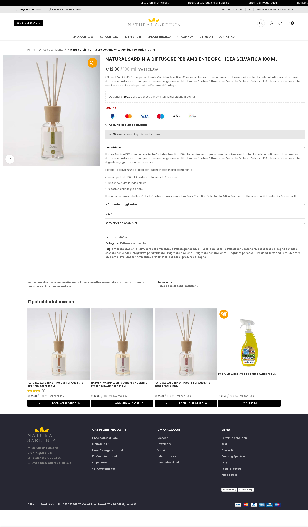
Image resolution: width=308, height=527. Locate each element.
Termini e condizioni (234, 438)
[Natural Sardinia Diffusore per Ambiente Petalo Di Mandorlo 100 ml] (122, 344)
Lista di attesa (166, 456)
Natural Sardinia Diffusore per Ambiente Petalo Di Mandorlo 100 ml (119, 384)
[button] (58, 403)
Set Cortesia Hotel (104, 469)
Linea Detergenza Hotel (107, 450)
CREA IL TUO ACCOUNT (232, 9)
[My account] (271, 23)
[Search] (260, 23)
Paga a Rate (229, 475)
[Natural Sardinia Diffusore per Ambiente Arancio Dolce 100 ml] (58, 344)
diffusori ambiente (210, 249)
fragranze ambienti (179, 253)
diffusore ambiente (124, 249)
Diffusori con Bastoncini (240, 249)
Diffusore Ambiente (51, 49)
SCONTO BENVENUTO (28, 22)
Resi (224, 444)
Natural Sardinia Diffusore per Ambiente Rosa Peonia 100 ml (182, 384)
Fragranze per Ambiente (210, 253)
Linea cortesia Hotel (105, 438)
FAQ (249, 9)
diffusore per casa (184, 249)
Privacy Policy (229, 489)
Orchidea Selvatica (268, 253)
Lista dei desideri (168, 462)
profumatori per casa (166, 257)
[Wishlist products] (279, 23)
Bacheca (162, 438)
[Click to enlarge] (9, 159)
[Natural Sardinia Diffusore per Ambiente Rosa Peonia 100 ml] (186, 344)
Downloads (164, 444)
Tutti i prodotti (231, 469)
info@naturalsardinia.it (31, 9)
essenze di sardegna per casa (277, 249)
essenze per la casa (118, 253)
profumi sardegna (194, 257)
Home (31, 49)
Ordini (161, 450)
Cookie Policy (245, 489)
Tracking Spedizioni (234, 456)
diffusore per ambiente (154, 249)
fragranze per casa (241, 253)
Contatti (227, 450)
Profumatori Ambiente (135, 257)
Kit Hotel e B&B (101, 444)
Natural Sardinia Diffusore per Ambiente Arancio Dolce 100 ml (55, 384)
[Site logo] (154, 23)
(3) (44, 391)
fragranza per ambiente (149, 253)
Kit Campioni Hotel (104, 456)
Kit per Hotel (100, 462)
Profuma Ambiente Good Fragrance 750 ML (247, 374)
